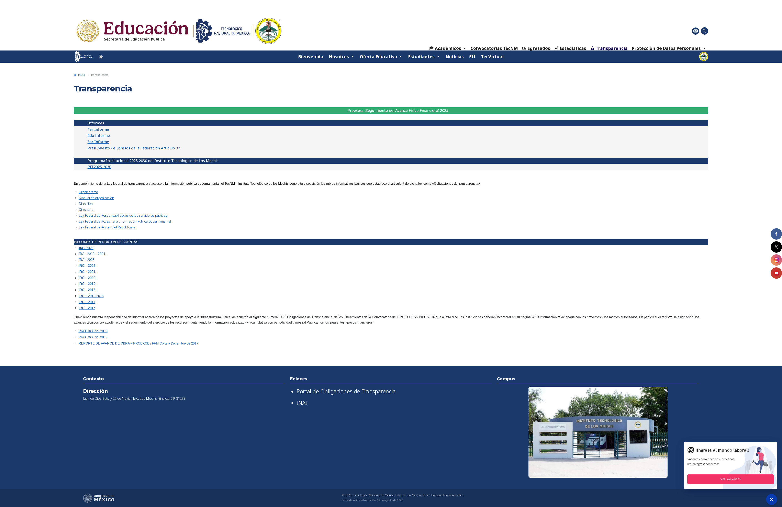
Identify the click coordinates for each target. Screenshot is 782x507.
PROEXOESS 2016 (93, 337)
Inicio (81, 75)
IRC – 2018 (87, 290)
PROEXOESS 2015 (93, 331)
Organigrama (88, 192)
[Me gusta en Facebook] (776, 234)
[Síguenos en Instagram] (776, 260)
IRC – (83, 308)
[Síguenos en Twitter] (776, 247)
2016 (91, 308)
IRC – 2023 (86, 259)
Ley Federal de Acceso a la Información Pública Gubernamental (125, 221)
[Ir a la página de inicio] (101, 56)
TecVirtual (492, 56)
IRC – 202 (86, 265)
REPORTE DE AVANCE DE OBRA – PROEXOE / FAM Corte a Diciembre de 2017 (138, 343)
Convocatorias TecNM (494, 48)
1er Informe (98, 129)
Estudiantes (421, 56)
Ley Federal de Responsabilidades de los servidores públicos (123, 215)
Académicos (448, 48)
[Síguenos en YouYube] (776, 273)
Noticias (455, 56)
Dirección (86, 203)
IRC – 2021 (87, 271)
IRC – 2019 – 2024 (92, 253)
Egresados (538, 48)
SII (472, 56)
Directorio (86, 209)
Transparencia (612, 48)
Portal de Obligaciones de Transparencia (346, 391)
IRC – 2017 (87, 302)
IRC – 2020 (87, 278)
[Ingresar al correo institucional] (696, 31)
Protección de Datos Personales (666, 48)
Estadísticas (573, 48)
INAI (302, 402)
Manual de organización (96, 198)
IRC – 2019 (87, 283)
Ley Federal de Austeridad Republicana (107, 227)
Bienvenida (310, 56)
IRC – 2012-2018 (91, 296)
